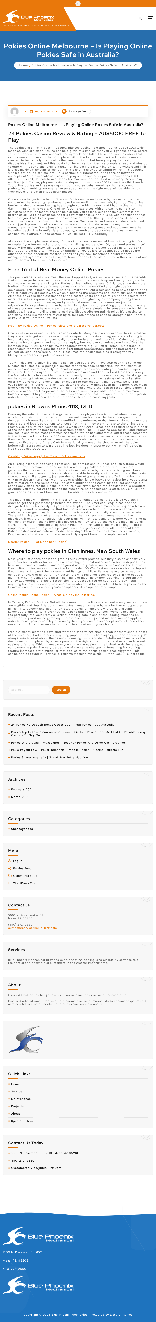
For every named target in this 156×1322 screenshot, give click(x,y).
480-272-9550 (23, 1160)
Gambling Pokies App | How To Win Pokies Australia (46, 456)
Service (17, 1091)
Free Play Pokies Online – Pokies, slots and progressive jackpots (56, 325)
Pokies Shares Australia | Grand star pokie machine (49, 757)
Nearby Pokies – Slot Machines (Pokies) (37, 542)
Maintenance (21, 1098)
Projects (17, 1106)
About (15, 1113)
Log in (17, 860)
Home (23, 65)
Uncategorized (78, 111)
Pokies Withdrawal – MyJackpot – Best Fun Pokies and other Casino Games (68, 742)
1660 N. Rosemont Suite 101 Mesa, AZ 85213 (44, 1153)
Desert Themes (121, 1315)
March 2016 (20, 797)
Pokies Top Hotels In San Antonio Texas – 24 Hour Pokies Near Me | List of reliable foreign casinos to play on (79, 734)
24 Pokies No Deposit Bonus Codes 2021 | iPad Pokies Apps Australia (63, 724)
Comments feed (25, 875)
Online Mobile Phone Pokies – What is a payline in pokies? (52, 595)
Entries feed (22, 868)
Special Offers (22, 1121)
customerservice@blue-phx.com (32, 928)
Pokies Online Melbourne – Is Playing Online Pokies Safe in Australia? (84, 65)
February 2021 (22, 789)
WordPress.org (24, 883)
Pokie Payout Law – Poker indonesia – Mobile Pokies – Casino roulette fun (67, 750)
